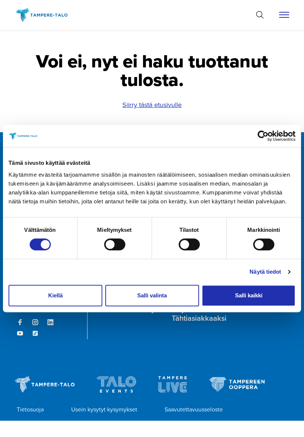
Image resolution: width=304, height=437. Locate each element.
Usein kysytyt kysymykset (104, 409)
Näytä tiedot (265, 271)
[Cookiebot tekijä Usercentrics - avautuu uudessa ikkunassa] (263, 135)
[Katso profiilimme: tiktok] (35, 333)
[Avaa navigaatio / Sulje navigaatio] (284, 14)
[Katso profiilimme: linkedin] (50, 322)
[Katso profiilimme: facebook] (20, 322)
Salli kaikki (248, 295)
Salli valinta (152, 295)
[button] (260, 15)
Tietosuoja (30, 409)
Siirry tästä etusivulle (152, 105)
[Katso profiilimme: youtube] (20, 333)
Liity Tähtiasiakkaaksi (199, 314)
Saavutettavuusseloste (194, 409)
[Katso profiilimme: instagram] (35, 322)
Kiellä (55, 295)
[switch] (114, 244)
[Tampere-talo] (45, 15)
